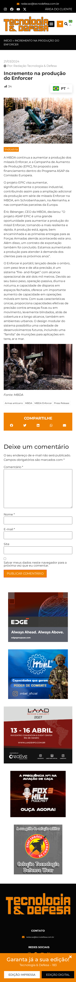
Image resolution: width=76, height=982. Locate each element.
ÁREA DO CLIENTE (58, 9)
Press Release (61, 403)
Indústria (11, 149)
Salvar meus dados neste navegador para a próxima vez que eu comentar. (35, 564)
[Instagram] (5, 9)
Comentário (13, 467)
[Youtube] (18, 9)
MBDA (28, 403)
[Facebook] (11, 9)
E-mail (9, 529)
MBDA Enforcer (43, 403)
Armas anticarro (14, 403)
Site (6, 544)
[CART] (60, 24)
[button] (51, 24)
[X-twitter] (24, 9)
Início (8, 40)
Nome (9, 514)
